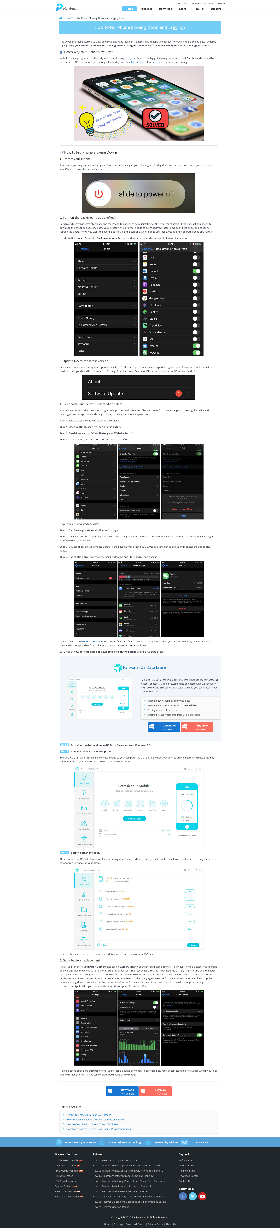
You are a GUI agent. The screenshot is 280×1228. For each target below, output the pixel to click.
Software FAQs (187, 1160)
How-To (198, 9)
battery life (158, 62)
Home (129, 9)
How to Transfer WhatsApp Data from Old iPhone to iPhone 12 (128, 1170)
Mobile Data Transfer (67, 1160)
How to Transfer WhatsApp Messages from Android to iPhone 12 (129, 1165)
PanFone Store (187, 1170)
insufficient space (136, 62)
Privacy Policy (155, 1224)
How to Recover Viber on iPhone (111, 1206)
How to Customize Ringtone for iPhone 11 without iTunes (98, 1128)
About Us (171, 1224)
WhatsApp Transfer (66, 1165)
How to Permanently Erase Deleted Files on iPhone (95, 1119)
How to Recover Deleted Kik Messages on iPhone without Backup (129, 1201)
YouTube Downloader (67, 1196)
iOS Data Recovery (65, 1181)
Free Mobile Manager (67, 1170)
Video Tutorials (187, 1165)
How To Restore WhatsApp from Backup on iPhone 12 (123, 1175)
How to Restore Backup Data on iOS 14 (115, 1160)
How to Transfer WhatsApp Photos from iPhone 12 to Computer (129, 1181)
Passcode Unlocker (65, 1191)
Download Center (188, 1175)
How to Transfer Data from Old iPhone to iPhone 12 (122, 1186)
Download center (217, 3)
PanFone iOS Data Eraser (145, 667)
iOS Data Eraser (64, 1175)
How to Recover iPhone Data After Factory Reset (120, 1191)
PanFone (70, 7)
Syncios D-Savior (64, 1186)
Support (216, 9)
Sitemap (118, 1224)
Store (182, 9)
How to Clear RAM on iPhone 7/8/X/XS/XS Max (92, 1124)
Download (165, 9)
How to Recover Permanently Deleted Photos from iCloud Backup (129, 1196)
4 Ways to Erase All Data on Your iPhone (88, 1114)
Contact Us (185, 1181)
